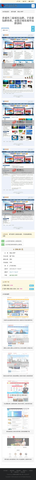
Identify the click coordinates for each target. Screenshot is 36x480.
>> (2, 241)
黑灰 (11, 259)
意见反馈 (23, 472)
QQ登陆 (32, 1)
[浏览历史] (33, 27)
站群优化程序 (16, 474)
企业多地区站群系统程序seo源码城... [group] (14, 244)
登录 (25, 1)
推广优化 (12, 256)
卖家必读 (16, 472)
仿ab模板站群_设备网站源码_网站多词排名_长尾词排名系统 (18, 403)
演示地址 (13, 265)
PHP (11, 262)
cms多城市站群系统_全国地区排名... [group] (13, 241)
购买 (32, 285)
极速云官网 (14, 275)
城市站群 (13, 11)
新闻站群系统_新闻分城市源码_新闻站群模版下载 (18, 431)
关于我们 (5, 470)
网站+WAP (20, 11)
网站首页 (6, 11)
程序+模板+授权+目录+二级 (12, 289)
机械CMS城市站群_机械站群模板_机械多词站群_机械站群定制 (18, 376)
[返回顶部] (33, 30)
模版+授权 (8, 285)
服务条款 (12, 470)
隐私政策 (18, 470)
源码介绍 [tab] (5, 30)
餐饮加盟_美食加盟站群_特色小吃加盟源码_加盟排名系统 (18, 459)
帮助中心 (25, 470)
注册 (19, 1)
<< (2, 244)
